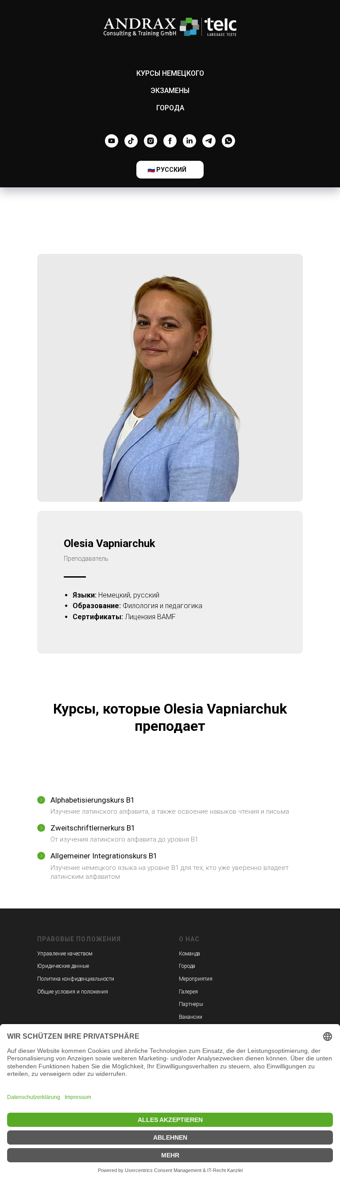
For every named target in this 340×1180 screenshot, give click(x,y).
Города (170, 108)
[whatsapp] (228, 141)
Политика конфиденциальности (75, 979)
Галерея (188, 992)
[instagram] (150, 141)
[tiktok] (131, 141)
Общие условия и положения (72, 992)
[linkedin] (189, 141)
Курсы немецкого (170, 73)
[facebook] (170, 141)
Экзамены (170, 90)
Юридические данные (63, 966)
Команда (189, 954)
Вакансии (190, 1017)
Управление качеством (65, 954)
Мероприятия (195, 979)
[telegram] (209, 141)
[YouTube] (111, 141)
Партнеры (191, 1004)
